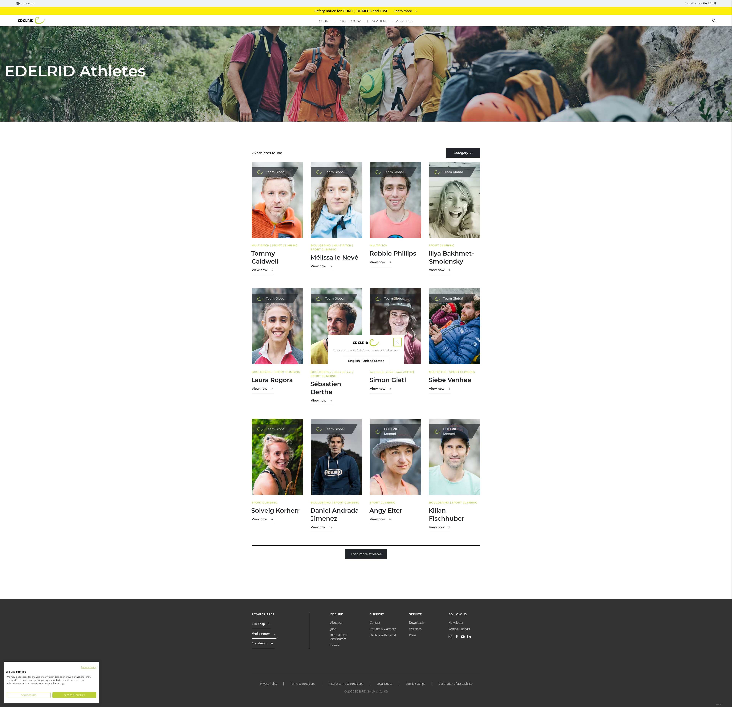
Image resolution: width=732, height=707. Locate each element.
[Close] (397, 342)
